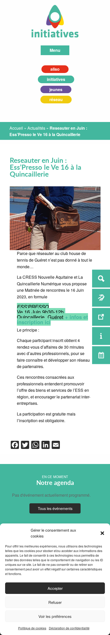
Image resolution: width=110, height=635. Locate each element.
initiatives (56, 79)
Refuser (55, 602)
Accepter (55, 588)
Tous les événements (55, 508)
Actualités (36, 128)
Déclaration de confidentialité (69, 628)
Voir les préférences (55, 616)
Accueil (16, 128)
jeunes (55, 89)
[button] (102, 533)
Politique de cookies (32, 628)
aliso (55, 69)
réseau (56, 99)
